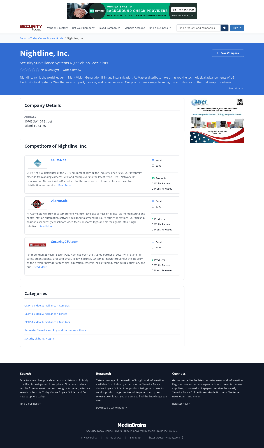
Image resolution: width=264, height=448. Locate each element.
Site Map (135, 437)
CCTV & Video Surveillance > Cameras (47, 305)
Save (158, 165)
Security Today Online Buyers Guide (41, 38)
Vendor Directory (57, 28)
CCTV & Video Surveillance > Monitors (47, 322)
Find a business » (30, 403)
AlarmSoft (59, 201)
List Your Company (83, 28)
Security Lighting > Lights (39, 338)
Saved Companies (109, 28)
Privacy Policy (89, 437)
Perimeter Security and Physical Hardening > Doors (55, 330)
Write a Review (72, 70)
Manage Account (134, 28)
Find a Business (158, 28)
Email (159, 160)
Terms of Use (113, 437)
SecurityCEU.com (64, 241)
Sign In (237, 28)
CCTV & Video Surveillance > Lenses (45, 313)
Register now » (181, 403)
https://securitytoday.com (165, 437)
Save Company (230, 53)
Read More (64, 185)
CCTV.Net (58, 160)
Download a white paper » (112, 407)
